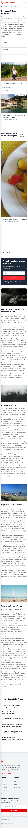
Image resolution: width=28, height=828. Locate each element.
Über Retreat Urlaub (6, 773)
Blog (2, 793)
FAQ (2, 781)
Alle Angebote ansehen (22, 134)
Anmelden (16, 784)
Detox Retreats (19, 6)
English (7, 819)
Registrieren (17, 781)
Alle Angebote (8, 6)
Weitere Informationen (8, 283)
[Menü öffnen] (25, 2)
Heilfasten (6, 8)
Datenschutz (4, 790)
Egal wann (5, 49)
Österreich (14, 8)
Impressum (4, 787)
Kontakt (3, 784)
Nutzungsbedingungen (20, 787)
